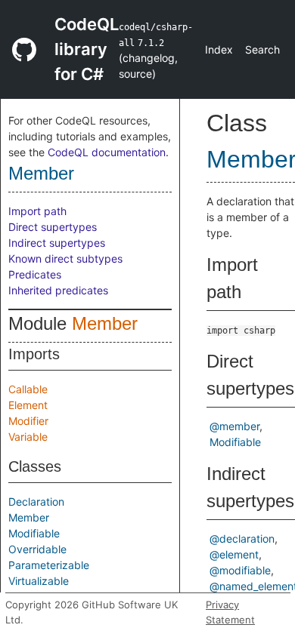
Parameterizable (48, 565)
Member (41, 173)
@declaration (242, 538)
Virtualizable (38, 580)
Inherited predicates (58, 290)
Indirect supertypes (56, 242)
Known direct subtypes (65, 258)
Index (219, 49)
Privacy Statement (230, 612)
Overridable (37, 549)
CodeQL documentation (107, 152)
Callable (28, 389)
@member (234, 426)
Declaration (36, 501)
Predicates (34, 274)
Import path (37, 211)
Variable (28, 436)
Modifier (28, 420)
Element (28, 405)
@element (234, 554)
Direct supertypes (52, 226)
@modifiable (240, 570)
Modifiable (34, 533)
